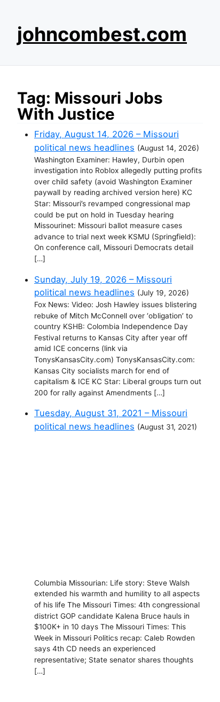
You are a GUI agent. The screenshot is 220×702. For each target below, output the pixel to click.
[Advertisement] (118, 505)
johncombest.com (102, 34)
